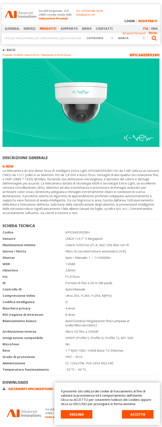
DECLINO (77, 414)
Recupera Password (134, 33)
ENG (154, 28)
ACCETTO (137, 414)
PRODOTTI (48, 28)
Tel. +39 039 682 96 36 (89, 11)
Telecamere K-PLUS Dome (56, 55)
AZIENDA (12, 28)
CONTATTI (104, 28)
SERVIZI (29, 28)
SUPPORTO (69, 28)
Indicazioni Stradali (53, 18)
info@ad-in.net (85, 14)
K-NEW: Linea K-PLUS (26, 55)
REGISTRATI (147, 21)
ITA (145, 28)
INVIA (153, 33)
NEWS (87, 28)
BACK (10, 50)
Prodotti (7, 55)
